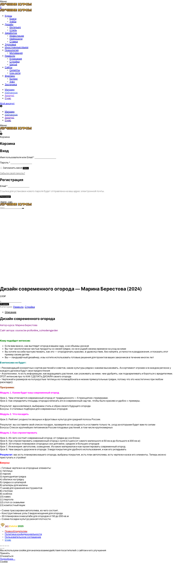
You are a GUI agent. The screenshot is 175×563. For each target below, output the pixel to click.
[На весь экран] (6, 545)
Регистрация (5, 197)
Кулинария (16, 58)
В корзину (4, 304)
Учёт (12, 81)
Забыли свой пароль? (12, 173)
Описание (10, 312)
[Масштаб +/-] (8, 545)
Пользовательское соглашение (23, 537)
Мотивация (16, 53)
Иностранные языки (16, 47)
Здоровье (10, 44)
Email (3, 186)
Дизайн (9, 24)
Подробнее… (7, 559)
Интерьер (15, 27)
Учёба (13, 21)
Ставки (14, 41)
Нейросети (16, 38)
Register (3, 202)
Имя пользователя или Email (17, 157)
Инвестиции (17, 35)
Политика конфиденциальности (23, 534)
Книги (13, 18)
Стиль (13, 30)
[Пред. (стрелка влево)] (1, 548)
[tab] (90, 312)
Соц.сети (15, 73)
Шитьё (13, 64)
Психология (12, 50)
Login (10, 202)
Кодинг (14, 78)
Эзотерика (11, 84)
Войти (26, 168)
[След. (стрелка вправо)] (3, 548)
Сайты (8, 67)
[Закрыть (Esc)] (1, 545)
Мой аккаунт (7, 103)
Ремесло (10, 55)
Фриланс (10, 76)
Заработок (11, 33)
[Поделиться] (3, 545)
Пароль (5, 162)
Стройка (15, 61)
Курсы (8, 15)
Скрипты (15, 70)
